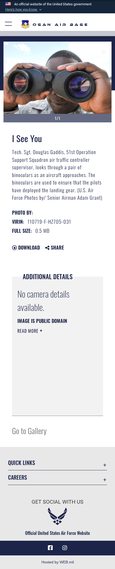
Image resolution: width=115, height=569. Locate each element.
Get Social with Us (57, 502)
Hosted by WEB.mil (57, 562)
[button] (24, 9)
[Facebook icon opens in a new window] (50, 548)
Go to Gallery (29, 430)
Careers (17, 477)
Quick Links (21, 463)
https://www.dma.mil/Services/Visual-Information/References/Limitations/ (49, 398)
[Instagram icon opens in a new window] (65, 548)
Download (28, 247)
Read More (28, 331)
